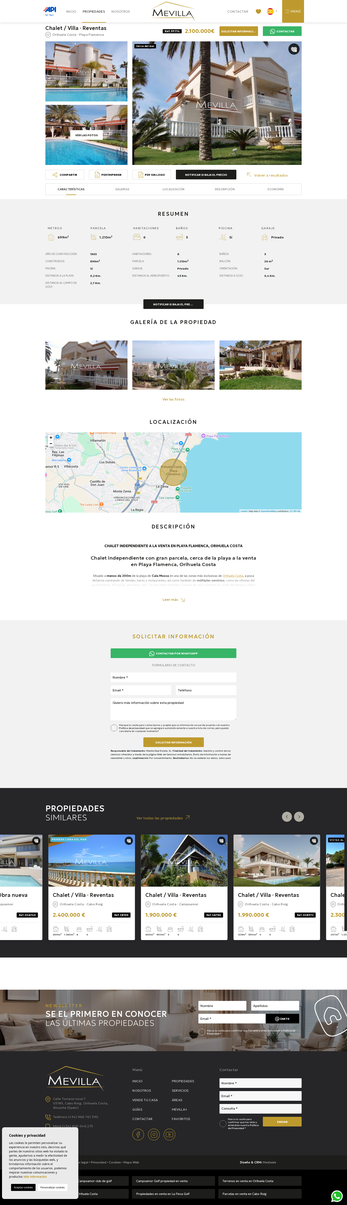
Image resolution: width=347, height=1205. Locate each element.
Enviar (282, 1122)
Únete (284, 1019)
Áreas (177, 1100)
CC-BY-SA (295, 511)
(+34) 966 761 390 (83, 1117)
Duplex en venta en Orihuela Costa (74, 1194)
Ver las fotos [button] (173, 399)
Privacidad (98, 1162)
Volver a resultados (271, 175)
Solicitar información (173, 742)
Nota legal (80, 1162)
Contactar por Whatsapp (176, 653)
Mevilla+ (179, 1109)
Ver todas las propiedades (160, 818)
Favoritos (181, 1119)
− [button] (51, 443)
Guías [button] (137, 1109)
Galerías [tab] (122, 189)
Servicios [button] (180, 1090)
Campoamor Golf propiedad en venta (162, 1181)
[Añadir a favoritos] (294, 49)
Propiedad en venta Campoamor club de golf (81, 1181)
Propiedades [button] (94, 11)
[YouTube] (169, 1134)
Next (299, 817)
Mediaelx (269, 1162)
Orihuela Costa (233, 576)
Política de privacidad (132, 728)
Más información (35, 1176)
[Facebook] (138, 1134)
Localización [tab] (173, 189)
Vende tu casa (145, 1100)
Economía (276, 189)
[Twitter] (154, 1134)
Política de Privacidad (243, 1127)
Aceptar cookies (23, 1187)
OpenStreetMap (268, 511)
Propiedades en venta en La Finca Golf (162, 1194)
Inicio (71, 11)
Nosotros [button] (120, 11)
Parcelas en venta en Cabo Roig (244, 1194)
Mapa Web (131, 1162)
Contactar (238, 11)
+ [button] (51, 437)
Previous (287, 817)
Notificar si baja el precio (206, 175)
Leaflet (244, 511)
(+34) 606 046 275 (77, 1126)
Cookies (115, 1162)
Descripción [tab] (225, 189)
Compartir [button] (68, 175)
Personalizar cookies (52, 1187)
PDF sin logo (155, 175)
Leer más (170, 599)
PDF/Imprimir (111, 175)
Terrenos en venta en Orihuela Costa (247, 1181)
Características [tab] (71, 189)
